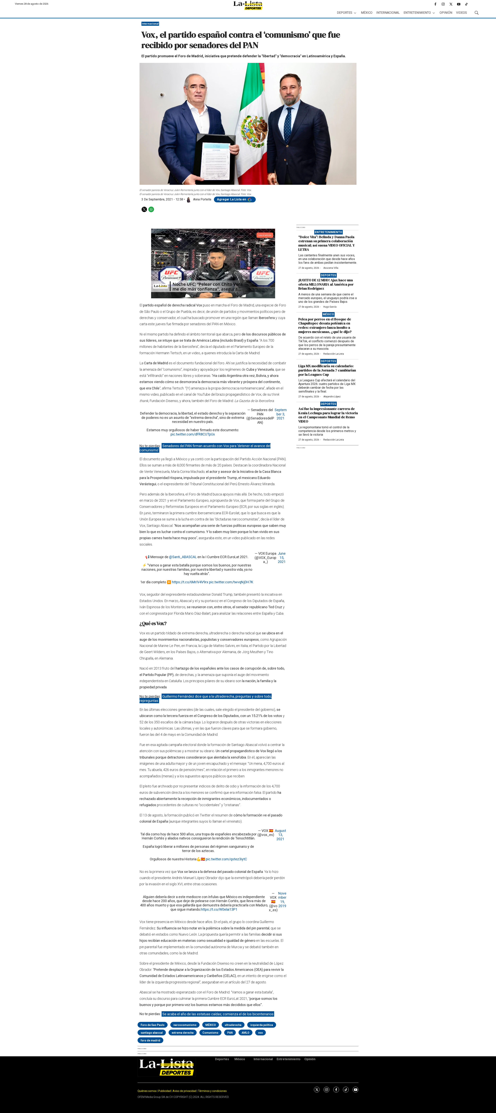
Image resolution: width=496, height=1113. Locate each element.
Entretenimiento (417, 13)
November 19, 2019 (282, 899)
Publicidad (164, 1090)
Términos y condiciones (212, 1090)
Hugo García (330, 306)
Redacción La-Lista (333, 353)
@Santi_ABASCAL (183, 557)
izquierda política (261, 1025)
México (366, 13)
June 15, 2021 (282, 557)
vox (260, 1032)
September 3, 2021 (281, 414)
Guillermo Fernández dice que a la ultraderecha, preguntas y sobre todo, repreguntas (206, 698)
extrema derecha (183, 1032)
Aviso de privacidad (184, 1090)
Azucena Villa (330, 268)
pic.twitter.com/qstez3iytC (226, 859)
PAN (230, 1032)
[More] (355, 13)
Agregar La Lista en (232, 199)
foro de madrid (150, 1040)
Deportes (344, 13)
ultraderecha (233, 1025)
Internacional (388, 13)
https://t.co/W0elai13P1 (219, 909)
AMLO (245, 1032)
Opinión (446, 13)
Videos (461, 13)
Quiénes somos (147, 1090)
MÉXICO (210, 1025)
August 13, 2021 (280, 835)
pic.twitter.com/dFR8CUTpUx (192, 434)
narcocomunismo (184, 1025)
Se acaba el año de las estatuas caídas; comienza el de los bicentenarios (218, 1014)
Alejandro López (332, 396)
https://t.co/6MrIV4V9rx (190, 582)
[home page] (248, 5)
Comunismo (210, 1032)
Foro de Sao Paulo (152, 1025)
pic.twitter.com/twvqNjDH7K (231, 582)
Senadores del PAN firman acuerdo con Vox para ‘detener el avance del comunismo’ (205, 448)
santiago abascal (152, 1032)
